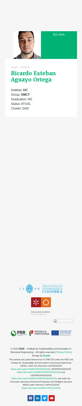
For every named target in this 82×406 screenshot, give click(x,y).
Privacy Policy (63, 352)
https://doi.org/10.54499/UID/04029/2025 (30, 369)
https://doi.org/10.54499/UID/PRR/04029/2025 (39, 372)
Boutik (46, 355)
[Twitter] (45, 398)
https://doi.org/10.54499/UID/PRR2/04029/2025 (34, 378)
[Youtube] (52, 398)
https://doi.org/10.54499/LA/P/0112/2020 (41, 388)
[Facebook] (30, 398)
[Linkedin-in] (38, 398)
